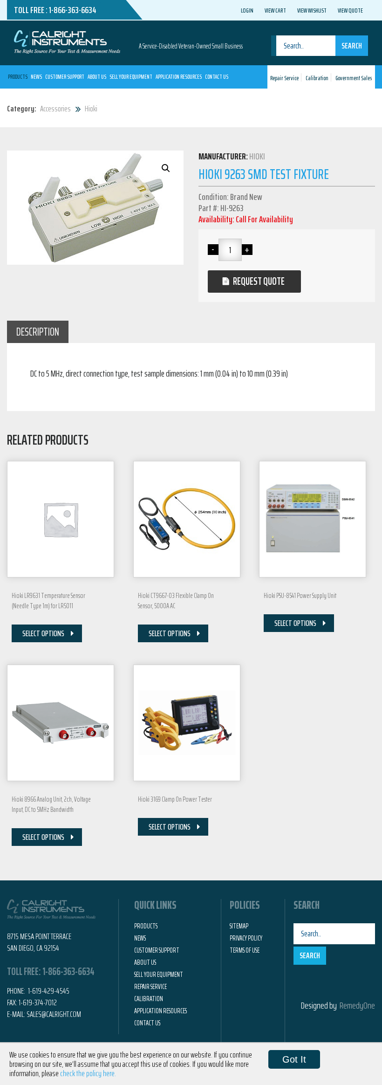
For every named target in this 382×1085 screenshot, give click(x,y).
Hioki (91, 108)
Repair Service (284, 78)
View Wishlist (312, 10)
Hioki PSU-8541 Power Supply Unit (300, 595)
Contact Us (216, 77)
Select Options (43, 633)
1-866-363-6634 (72, 9)
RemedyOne (357, 1005)
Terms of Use (244, 950)
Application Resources (179, 77)
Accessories (55, 108)
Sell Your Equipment (130, 77)
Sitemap (239, 926)
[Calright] (67, 41)
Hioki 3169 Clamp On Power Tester (175, 799)
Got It (294, 1059)
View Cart (275, 10)
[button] (165, 168)
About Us (97, 77)
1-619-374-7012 (38, 1002)
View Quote (350, 10)
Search (351, 45)
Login (247, 10)
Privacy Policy (246, 938)
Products (17, 77)
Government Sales (353, 78)
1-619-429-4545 (48, 990)
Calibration (317, 78)
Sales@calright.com (54, 1014)
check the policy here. (88, 1073)
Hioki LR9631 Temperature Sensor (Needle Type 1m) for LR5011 (48, 600)
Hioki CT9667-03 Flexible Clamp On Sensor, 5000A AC (176, 600)
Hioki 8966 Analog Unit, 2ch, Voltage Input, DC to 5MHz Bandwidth (51, 804)
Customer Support (64, 77)
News (36, 77)
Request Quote (259, 281)
